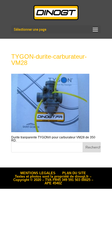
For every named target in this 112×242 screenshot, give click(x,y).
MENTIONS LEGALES (37, 173)
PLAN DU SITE (74, 173)
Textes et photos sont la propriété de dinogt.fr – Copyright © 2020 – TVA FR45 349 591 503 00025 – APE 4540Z (53, 179)
